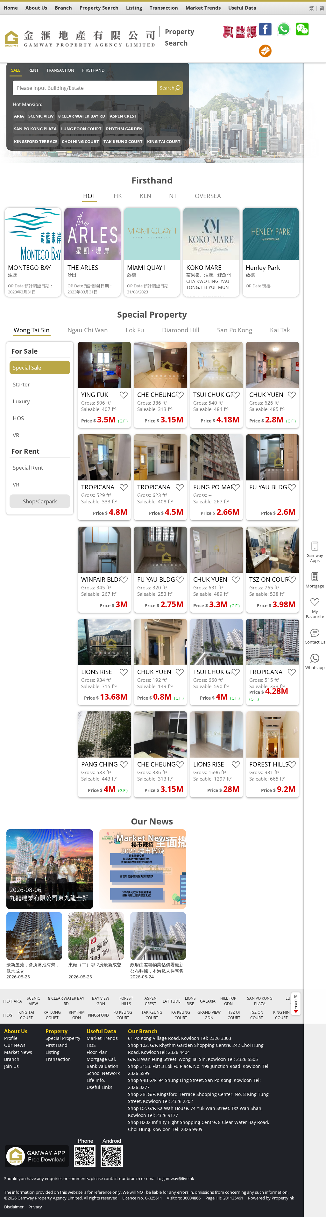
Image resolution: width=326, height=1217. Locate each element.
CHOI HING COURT (80, 141)
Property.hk (283, 1198)
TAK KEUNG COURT (123, 141)
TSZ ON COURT (256, 1015)
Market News (18, 1052)
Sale (15, 70)
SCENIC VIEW (41, 116)
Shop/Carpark (40, 501)
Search (167, 88)
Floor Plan (97, 1052)
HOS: (8, 1015)
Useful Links (99, 1087)
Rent (33, 70)
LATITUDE (172, 1001)
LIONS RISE (190, 1001)
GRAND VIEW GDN (209, 1015)
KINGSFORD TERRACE (35, 141)
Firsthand (93, 70)
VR (16, 435)
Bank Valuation (102, 1066)
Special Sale (27, 367)
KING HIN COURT (281, 1015)
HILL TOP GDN (228, 1001)
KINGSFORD (98, 1015)
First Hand (56, 1045)
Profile (11, 1038)
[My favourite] (124, 395)
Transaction (60, 70)
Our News (14, 1045)
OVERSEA (208, 196)
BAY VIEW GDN (100, 1001)
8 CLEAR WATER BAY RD (81, 116)
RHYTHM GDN (77, 1015)
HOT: (8, 1001)
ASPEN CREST (123, 116)
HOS (18, 418)
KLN (145, 196)
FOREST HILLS (126, 1001)
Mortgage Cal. (101, 1059)
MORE (296, 1002)
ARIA (19, 116)
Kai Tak (280, 330)
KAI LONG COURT (52, 1015)
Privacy (35, 1207)
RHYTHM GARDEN (124, 129)
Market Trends (102, 1038)
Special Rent (28, 467)
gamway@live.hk (178, 1178)
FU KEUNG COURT (122, 1015)
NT (173, 196)
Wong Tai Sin (32, 330)
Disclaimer (14, 1207)
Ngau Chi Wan (87, 330)
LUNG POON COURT (81, 129)
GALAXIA (208, 1001)
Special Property (63, 1038)
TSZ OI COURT (234, 1015)
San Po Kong (234, 330)
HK (118, 196)
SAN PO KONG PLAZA (35, 129)
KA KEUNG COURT (180, 1015)
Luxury (21, 401)
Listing (53, 1052)
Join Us (11, 1066)
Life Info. (96, 1080)
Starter (21, 384)
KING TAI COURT (164, 141)
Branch (11, 1059)
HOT (89, 196)
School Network (103, 1073)
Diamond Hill (180, 330)
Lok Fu (135, 330)
